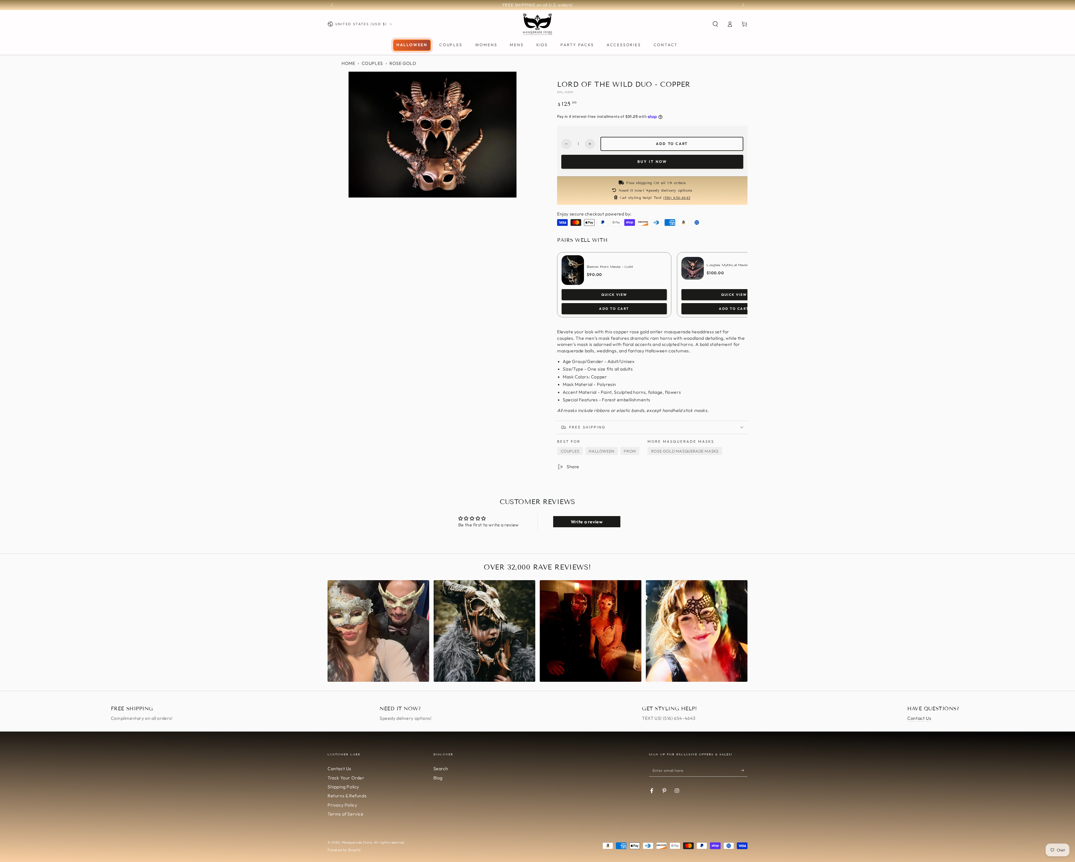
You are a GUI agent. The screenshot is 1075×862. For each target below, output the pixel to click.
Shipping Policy (343, 787)
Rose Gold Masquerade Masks (685, 451)
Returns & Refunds (347, 795)
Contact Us (919, 718)
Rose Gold (402, 63)
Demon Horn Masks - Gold (610, 266)
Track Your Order (346, 778)
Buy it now (652, 161)
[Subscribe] (744, 770)
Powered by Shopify (344, 850)
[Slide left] (332, 5)
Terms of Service (346, 814)
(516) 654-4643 (676, 198)
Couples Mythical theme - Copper (736, 265)
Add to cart (672, 143)
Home (348, 63)
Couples (372, 63)
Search (440, 768)
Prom (630, 451)
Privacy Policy (342, 805)
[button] (715, 24)
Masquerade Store (357, 842)
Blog (438, 778)
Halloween (601, 451)
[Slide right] (742, 5)
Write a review (586, 521)
